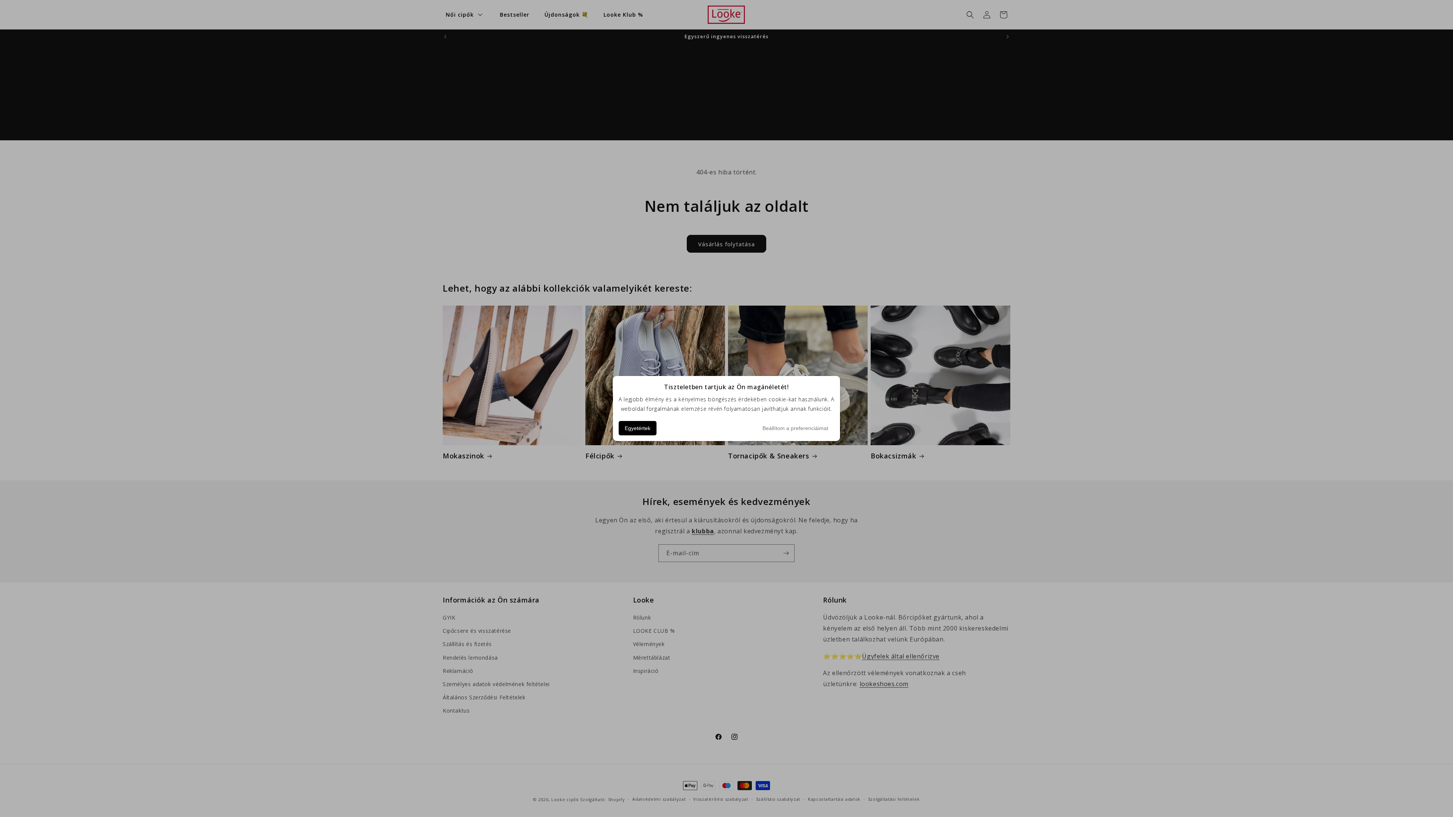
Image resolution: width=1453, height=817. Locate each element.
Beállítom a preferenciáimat (795, 428)
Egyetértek (637, 428)
